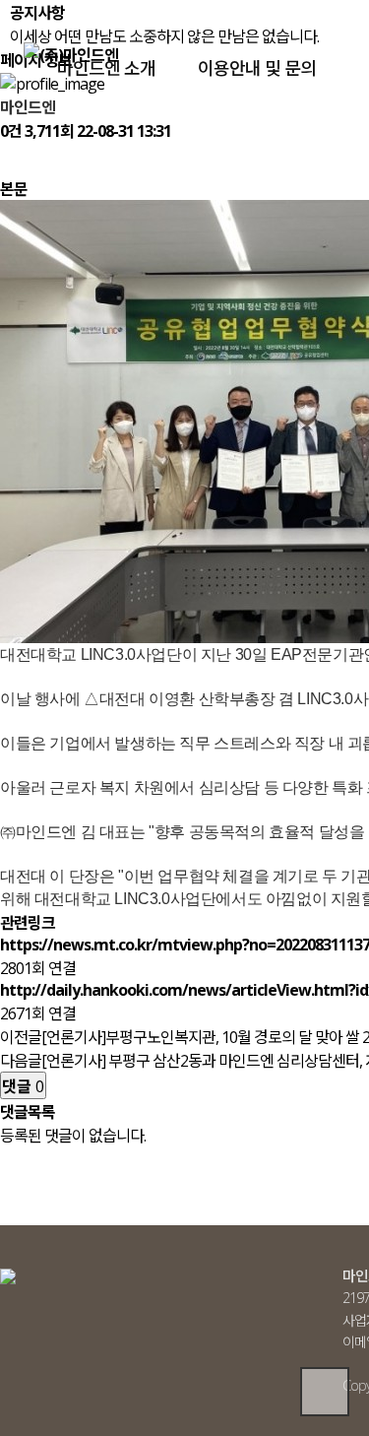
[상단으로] (324, 1391)
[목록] (10, 159)
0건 (11, 131)
